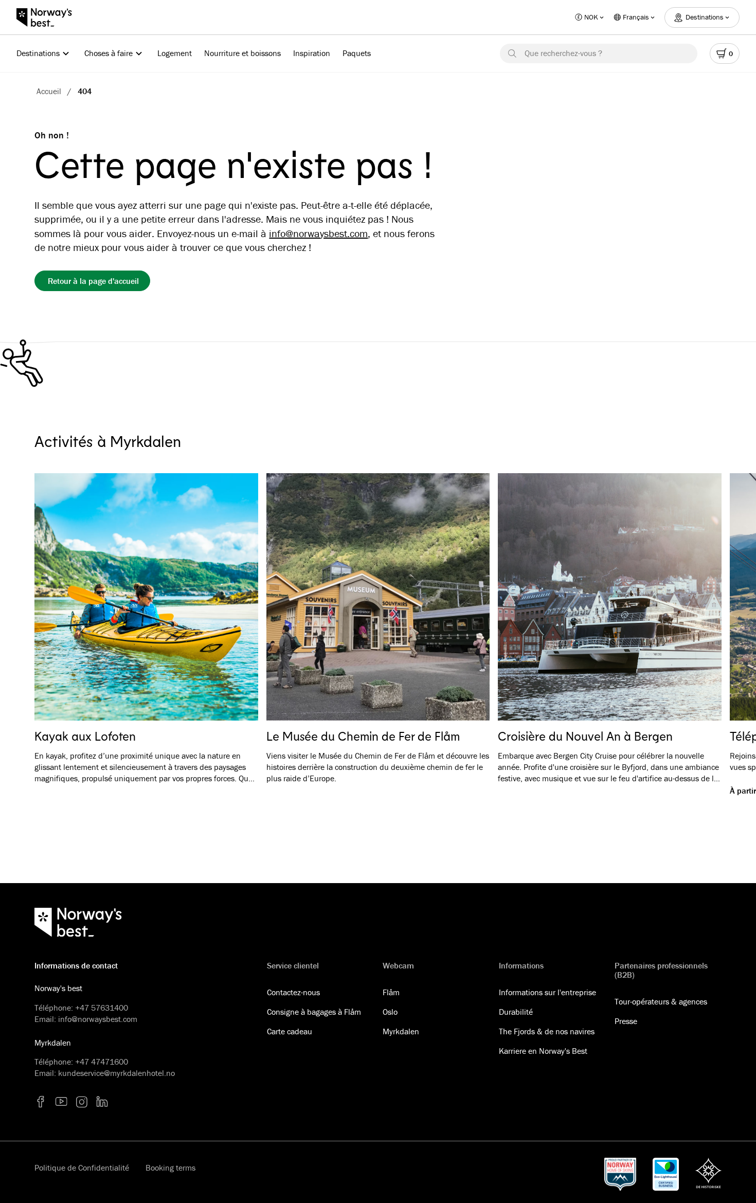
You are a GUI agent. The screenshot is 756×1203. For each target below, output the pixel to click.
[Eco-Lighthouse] (666, 1174)
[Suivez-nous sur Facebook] (40, 1102)
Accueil (49, 91)
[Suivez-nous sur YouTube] (61, 1102)
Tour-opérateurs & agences (661, 1001)
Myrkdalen (401, 1031)
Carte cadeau (289, 1031)
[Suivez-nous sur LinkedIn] (102, 1102)
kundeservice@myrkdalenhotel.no (116, 1073)
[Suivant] (699, 597)
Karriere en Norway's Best (543, 1051)
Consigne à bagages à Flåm (314, 1012)
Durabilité (516, 1012)
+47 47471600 (101, 1061)
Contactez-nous (293, 992)
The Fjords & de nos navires (547, 1031)
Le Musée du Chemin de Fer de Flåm (363, 736)
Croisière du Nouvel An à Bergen (585, 736)
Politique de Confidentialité (81, 1167)
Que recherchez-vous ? (563, 53)
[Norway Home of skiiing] (620, 1174)
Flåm (391, 992)
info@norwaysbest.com (318, 233)
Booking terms (170, 1167)
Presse (626, 1021)
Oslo (390, 1012)
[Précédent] (57, 597)
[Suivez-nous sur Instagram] (82, 1102)
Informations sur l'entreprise (547, 992)
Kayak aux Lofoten (85, 736)
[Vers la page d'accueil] (49, 17)
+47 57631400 (101, 1007)
